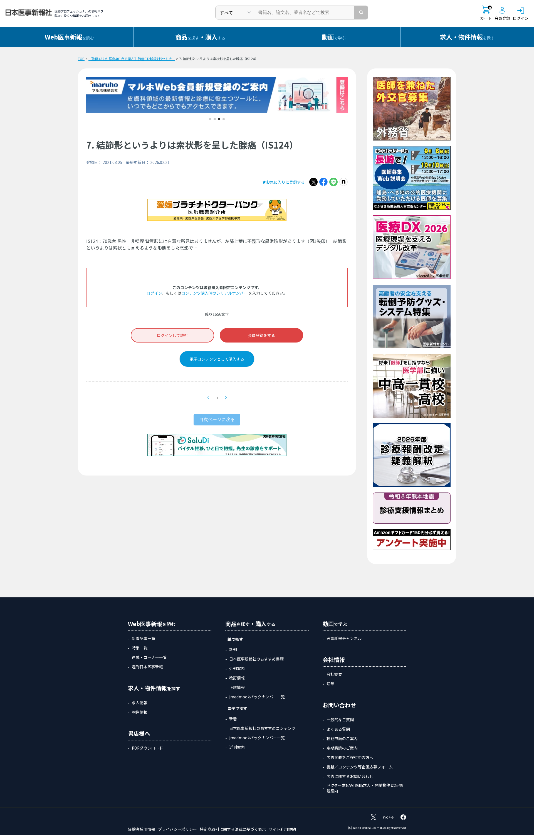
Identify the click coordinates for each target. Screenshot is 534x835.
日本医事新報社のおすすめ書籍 (256, 659)
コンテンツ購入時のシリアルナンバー (214, 293)
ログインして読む (172, 335)
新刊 (233, 649)
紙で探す (235, 639)
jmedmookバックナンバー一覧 (257, 696)
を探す (467, 36)
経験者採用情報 (141, 829)
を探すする (200, 36)
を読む (69, 36)
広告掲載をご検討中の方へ (350, 757)
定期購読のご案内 (342, 748)
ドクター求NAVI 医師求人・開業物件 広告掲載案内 (365, 788)
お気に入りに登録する (285, 182)
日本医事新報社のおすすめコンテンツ (262, 728)
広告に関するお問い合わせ (350, 776)
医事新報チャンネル (344, 638)
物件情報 (139, 712)
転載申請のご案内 (342, 738)
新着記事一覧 (143, 638)
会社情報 (334, 660)
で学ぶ (334, 36)
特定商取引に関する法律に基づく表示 (233, 829)
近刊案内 (237, 668)
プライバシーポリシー (177, 829)
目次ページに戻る (217, 419)
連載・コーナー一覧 (149, 657)
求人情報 (139, 702)
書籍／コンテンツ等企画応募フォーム (360, 767)
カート (486, 13)
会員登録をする (261, 335)
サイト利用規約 (282, 829)
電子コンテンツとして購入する (217, 359)
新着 (233, 718)
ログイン (154, 293)
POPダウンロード (147, 748)
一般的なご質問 (340, 719)
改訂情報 (237, 678)
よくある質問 (338, 729)
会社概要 (334, 674)
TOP (81, 58)
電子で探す (237, 708)
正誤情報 (237, 687)
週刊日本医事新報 (147, 666)
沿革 (330, 683)
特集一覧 (139, 648)
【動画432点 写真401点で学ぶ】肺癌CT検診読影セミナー (131, 58)
